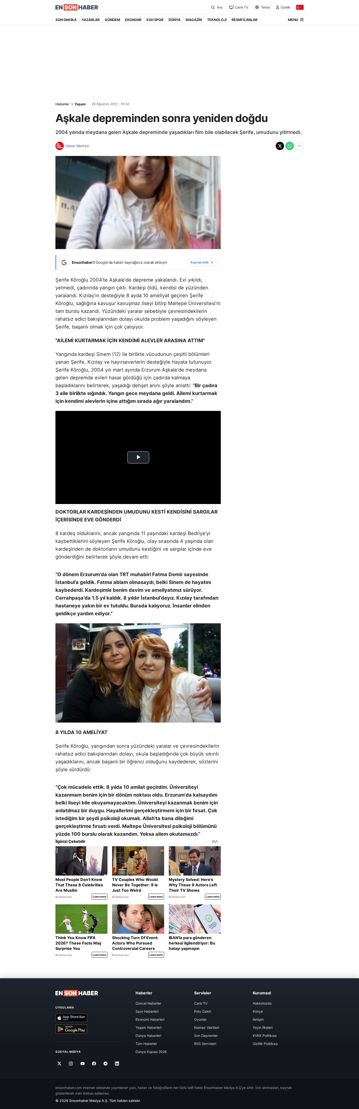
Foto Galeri (202, 1011)
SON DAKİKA (65, 20)
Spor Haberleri (147, 1011)
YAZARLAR (91, 20)
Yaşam (80, 104)
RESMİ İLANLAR (244, 20)
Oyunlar (200, 1019)
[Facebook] (94, 1063)
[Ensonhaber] (76, 7)
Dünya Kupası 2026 (151, 1052)
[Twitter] (59, 1063)
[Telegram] (106, 1063)
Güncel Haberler (148, 1003)
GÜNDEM (112, 20)
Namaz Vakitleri (206, 1027)
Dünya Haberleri (148, 1035)
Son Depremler (206, 1035)
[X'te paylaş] (280, 146)
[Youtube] (82, 1063)
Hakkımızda (262, 1003)
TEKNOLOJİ (217, 20)
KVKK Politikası (264, 1035)
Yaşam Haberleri (148, 1027)
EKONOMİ (133, 20)
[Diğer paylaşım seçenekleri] (299, 146)
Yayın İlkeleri (263, 1027)
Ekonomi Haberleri (150, 1019)
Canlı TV (200, 1003)
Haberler (62, 104)
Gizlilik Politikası (265, 1044)
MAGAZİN (194, 20)
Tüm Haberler (146, 1044)
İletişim (258, 1019)
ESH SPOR (155, 20)
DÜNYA (174, 20)
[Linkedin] (117, 1063)
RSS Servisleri (205, 1044)
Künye (258, 1011)
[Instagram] (71, 1063)
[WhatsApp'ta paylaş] (289, 146)
